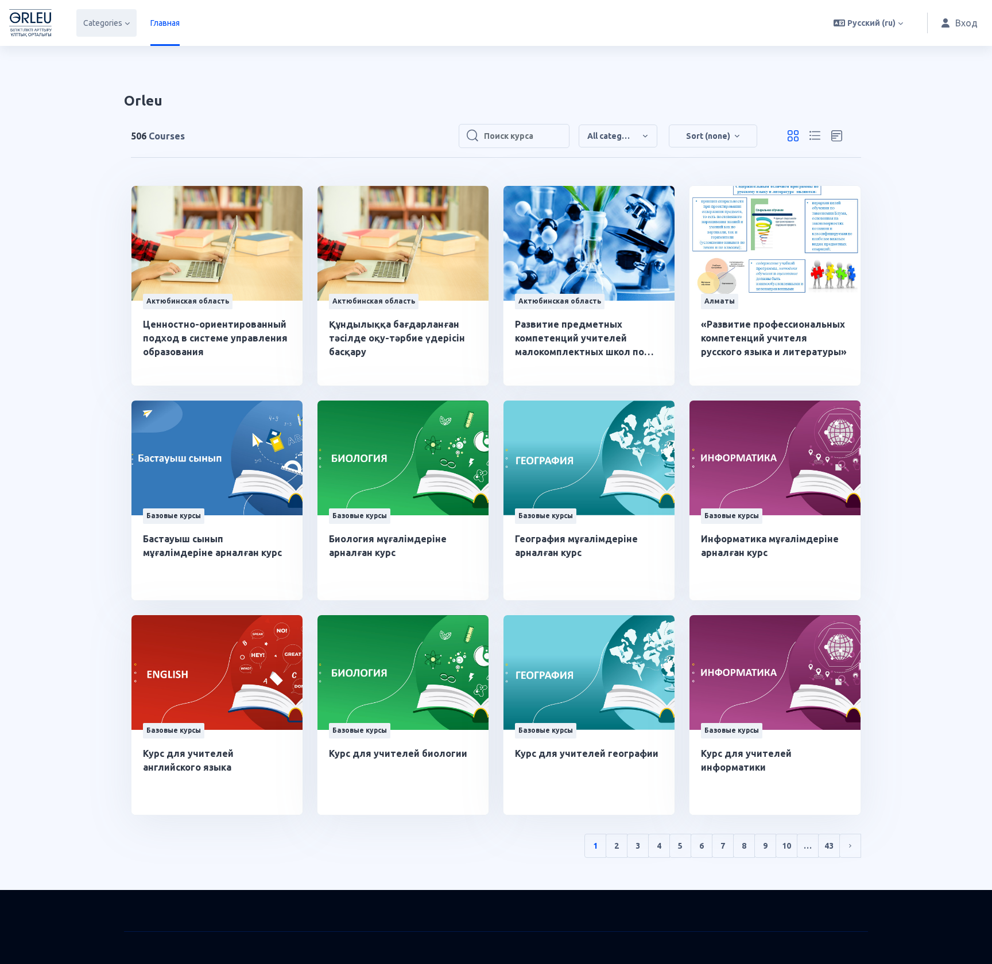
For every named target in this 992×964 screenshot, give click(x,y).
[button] (868, 23)
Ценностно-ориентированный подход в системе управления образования (215, 338)
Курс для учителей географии (586, 753)
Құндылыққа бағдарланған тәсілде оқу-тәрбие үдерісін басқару (397, 338)
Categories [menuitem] (102, 23)
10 (786, 845)
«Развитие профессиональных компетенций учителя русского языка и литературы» (774, 338)
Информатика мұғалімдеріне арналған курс (770, 546)
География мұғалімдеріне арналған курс (576, 546)
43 (829, 845)
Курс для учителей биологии (398, 753)
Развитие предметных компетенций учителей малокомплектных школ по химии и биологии (579, 339)
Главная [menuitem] (165, 23)
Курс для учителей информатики (746, 760)
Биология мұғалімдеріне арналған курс (388, 546)
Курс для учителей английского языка (188, 760)
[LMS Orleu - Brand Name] (30, 23)
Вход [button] (966, 23)
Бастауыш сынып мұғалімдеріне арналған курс (212, 546)
